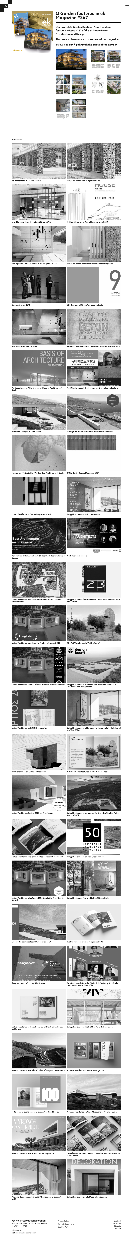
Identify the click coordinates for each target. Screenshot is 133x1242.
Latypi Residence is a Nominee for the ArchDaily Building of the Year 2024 (94, 729)
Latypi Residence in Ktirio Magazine (83, 514)
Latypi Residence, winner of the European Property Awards (38, 684)
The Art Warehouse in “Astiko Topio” (83, 643)
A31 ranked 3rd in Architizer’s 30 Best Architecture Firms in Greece (38, 557)
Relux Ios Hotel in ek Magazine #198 (83, 180)
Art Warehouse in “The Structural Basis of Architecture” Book (37, 389)
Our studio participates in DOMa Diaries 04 (31, 942)
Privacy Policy (63, 1221)
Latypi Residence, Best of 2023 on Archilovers (32, 813)
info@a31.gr (17, 1230)
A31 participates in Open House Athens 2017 (87, 222)
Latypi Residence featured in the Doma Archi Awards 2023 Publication (93, 600)
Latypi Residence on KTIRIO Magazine (29, 728)
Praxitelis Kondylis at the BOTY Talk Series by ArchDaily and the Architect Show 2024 (92, 984)
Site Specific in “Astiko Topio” (25, 346)
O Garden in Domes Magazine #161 (83, 473)
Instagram (117, 1223)
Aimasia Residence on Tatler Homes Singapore (33, 1153)
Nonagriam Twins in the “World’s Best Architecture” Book (38, 473)
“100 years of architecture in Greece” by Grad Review (36, 1112)
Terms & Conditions (66, 1224)
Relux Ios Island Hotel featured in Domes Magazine (90, 263)
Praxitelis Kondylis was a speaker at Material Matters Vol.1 (93, 346)
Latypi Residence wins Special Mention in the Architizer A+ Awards (38, 899)
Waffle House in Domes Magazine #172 (85, 942)
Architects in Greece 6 (77, 556)
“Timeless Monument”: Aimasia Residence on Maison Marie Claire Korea (93, 1154)
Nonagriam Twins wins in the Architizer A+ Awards (90, 431)
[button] (127, 4)
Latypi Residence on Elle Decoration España (87, 1197)
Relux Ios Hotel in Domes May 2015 (28, 180)
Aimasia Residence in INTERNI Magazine (85, 1070)
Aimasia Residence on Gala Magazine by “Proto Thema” (92, 1112)
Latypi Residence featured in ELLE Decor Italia (88, 898)
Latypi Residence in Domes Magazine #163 (31, 514)
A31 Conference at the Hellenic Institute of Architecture (92, 388)
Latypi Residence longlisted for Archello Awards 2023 (36, 643)
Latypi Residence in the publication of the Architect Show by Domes (38, 1028)
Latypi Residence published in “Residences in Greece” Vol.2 (38, 856)
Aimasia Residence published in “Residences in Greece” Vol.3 (36, 1198)
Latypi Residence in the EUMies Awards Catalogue (90, 1027)
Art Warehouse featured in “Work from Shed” (87, 771)
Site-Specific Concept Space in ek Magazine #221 (34, 263)
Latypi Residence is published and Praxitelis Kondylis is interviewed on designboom (91, 685)
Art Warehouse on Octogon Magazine (29, 771)
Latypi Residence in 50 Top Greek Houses (85, 856)
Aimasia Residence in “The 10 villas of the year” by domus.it (38, 1070)
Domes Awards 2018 (21, 305)
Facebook (117, 1221)
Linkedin (117, 1226)
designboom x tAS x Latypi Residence (28, 983)
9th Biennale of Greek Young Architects (85, 305)
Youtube (117, 1228)
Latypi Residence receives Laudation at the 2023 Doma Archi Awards (37, 600)
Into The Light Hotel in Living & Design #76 (31, 222)
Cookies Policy (63, 1227)
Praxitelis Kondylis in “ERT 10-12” (27, 431)
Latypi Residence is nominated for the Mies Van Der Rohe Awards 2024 (93, 814)
